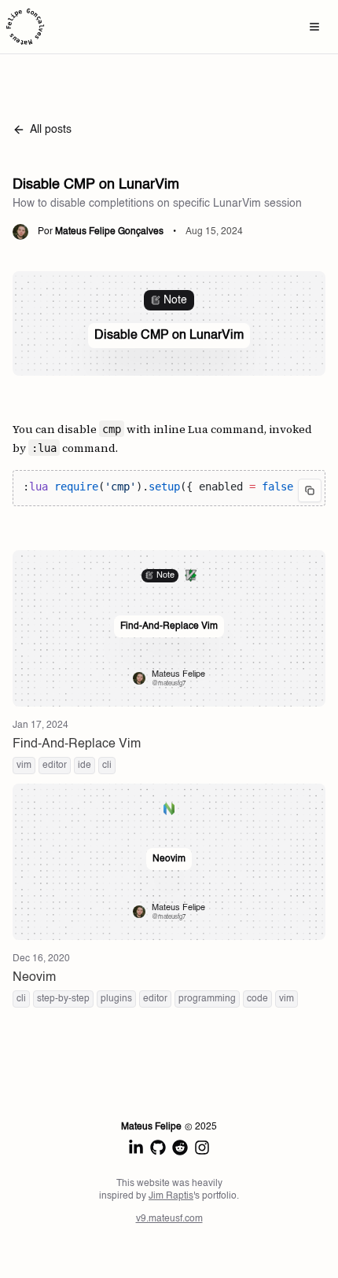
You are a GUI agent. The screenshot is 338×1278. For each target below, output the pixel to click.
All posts (51, 129)
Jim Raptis (171, 1196)
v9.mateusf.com (169, 1219)
